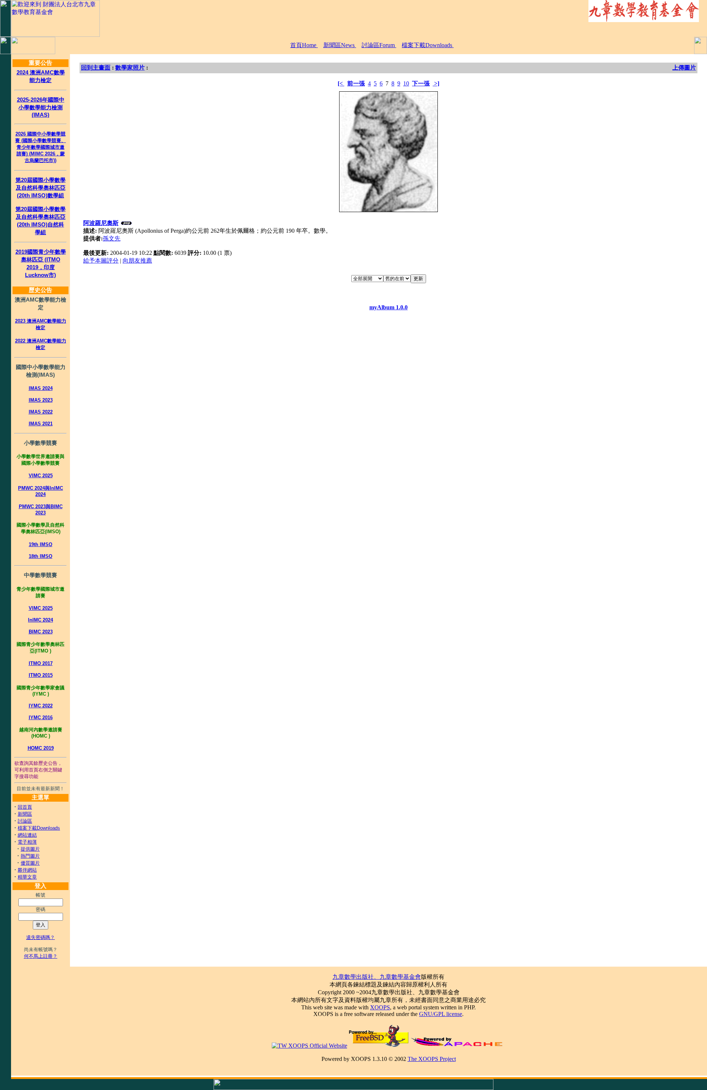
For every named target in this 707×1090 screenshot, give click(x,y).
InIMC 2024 (40, 620)
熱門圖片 (30, 856)
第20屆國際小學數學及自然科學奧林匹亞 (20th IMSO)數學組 (40, 187)
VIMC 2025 (41, 475)
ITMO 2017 (41, 663)
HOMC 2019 (41, 748)
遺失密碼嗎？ (40, 937)
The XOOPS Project (432, 1059)
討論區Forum (379, 45)
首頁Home (304, 45)
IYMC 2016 (41, 717)
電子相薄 (27, 842)
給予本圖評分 (101, 260)
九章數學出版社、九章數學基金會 (377, 977)
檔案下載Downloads (428, 45)
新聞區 (25, 814)
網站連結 (27, 835)
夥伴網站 (27, 870)
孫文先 (111, 238)
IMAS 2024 (41, 388)
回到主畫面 (95, 67)
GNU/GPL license (440, 1014)
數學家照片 (130, 67)
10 (406, 83)
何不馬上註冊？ (40, 956)
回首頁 (25, 807)
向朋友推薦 (137, 260)
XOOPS (380, 1007)
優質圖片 (30, 863)
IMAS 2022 (41, 412)
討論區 (25, 821)
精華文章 (27, 877)
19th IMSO (40, 544)
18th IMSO (40, 556)
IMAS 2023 (41, 400)
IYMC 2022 (41, 705)
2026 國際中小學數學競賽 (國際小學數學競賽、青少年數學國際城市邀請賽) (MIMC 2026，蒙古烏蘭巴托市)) (40, 147)
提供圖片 (30, 849)
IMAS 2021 (41, 423)
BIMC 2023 (41, 631)
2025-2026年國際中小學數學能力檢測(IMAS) (40, 107)
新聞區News (339, 45)
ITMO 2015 (41, 675)
